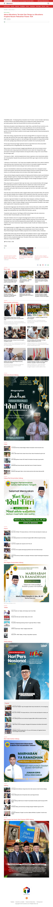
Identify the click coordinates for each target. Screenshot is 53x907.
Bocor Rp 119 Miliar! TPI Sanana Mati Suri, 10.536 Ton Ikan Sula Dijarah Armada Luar (29, 532)
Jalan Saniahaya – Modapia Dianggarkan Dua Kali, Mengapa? (26, 281)
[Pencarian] (48, 3)
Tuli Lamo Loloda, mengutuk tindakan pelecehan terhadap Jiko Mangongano (41, 257)
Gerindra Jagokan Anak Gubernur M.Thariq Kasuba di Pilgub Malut (26, 256)
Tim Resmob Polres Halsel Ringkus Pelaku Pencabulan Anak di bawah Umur (27, 447)
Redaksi (12, 902)
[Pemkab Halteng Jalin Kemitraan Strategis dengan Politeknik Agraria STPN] (11, 289)
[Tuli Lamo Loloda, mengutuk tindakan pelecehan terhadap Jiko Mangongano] (42, 251)
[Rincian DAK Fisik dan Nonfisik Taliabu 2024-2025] (7, 617)
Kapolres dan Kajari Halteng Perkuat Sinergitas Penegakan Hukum (41, 281)
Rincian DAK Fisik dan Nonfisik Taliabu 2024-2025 (22, 616)
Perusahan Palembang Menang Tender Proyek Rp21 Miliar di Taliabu (26, 622)
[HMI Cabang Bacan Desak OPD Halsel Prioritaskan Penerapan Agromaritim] (7, 460)
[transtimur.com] (12, 3)
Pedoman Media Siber (30, 902)
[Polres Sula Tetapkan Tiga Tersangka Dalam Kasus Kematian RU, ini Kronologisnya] (8, 707)
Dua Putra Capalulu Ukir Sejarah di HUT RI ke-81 (21, 543)
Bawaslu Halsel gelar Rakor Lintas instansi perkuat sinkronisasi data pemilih (27, 471)
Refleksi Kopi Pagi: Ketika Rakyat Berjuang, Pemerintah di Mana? (26, 295)
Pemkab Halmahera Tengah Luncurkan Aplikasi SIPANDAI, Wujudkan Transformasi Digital (41, 295)
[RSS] (27, 898)
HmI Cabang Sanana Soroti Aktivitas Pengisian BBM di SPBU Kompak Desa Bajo (28, 537)
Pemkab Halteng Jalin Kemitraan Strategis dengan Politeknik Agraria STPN (10, 295)
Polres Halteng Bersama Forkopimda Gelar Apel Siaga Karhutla (25, 794)
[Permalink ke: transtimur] (5, 19)
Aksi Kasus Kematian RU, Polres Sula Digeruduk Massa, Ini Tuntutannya (21, 1)
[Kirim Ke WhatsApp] (48, 265)
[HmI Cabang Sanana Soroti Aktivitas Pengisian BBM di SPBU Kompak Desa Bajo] (7, 538)
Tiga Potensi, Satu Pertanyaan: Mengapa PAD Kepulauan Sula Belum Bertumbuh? (29, 724)
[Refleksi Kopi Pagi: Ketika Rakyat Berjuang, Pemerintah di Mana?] (27, 289)
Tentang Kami (40, 902)
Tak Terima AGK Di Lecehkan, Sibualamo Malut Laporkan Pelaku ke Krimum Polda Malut (10, 257)
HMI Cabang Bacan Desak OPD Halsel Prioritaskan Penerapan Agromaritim (27, 459)
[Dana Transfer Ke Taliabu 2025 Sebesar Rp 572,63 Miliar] (7, 611)
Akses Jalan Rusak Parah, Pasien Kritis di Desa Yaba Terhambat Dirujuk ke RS (28, 453)
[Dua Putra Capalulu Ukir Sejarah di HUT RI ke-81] (7, 544)
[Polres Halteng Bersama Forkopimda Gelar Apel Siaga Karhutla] (7, 795)
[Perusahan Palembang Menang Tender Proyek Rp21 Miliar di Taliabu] (7, 623)
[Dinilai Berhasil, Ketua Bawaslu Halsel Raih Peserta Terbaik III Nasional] (7, 466)
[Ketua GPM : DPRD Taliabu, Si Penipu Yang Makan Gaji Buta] (6, 635)
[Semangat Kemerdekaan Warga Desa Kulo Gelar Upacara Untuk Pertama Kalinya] (7, 789)
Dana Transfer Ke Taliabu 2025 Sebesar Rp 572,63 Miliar (23, 611)
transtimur (8, 18)
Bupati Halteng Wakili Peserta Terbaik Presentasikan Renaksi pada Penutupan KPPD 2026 (10, 281)
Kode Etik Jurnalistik (20, 902)
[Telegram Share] (45, 265)
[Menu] (5, 3)
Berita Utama (6, 12)
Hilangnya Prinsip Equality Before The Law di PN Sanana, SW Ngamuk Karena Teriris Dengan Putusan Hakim (29, 731)
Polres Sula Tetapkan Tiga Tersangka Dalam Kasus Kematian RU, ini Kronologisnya (30, 706)
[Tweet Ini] (40, 265)
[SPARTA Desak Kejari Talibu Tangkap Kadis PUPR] (6, 629)
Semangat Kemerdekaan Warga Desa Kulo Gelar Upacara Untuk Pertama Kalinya (29, 789)
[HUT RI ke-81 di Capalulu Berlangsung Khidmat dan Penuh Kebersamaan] (7, 550)
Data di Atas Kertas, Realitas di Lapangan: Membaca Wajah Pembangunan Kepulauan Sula (30, 556)
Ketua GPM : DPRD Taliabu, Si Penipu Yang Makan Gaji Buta (24, 634)
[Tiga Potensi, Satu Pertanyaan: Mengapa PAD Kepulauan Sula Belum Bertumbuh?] (8, 725)
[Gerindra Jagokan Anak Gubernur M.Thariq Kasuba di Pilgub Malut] (26, 251)
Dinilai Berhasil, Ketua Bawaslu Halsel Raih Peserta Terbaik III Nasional (26, 465)
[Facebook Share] (38, 265)
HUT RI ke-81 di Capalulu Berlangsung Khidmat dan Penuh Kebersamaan (26, 549)
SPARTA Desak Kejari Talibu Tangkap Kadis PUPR (21, 628)
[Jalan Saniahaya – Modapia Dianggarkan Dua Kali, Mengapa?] (27, 274)
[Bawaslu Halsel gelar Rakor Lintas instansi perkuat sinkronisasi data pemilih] (7, 472)
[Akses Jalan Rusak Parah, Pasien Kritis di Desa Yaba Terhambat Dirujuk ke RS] (7, 454)
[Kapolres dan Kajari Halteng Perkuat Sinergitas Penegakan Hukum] (42, 274)
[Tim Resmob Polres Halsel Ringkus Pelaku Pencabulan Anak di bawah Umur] (7, 448)
